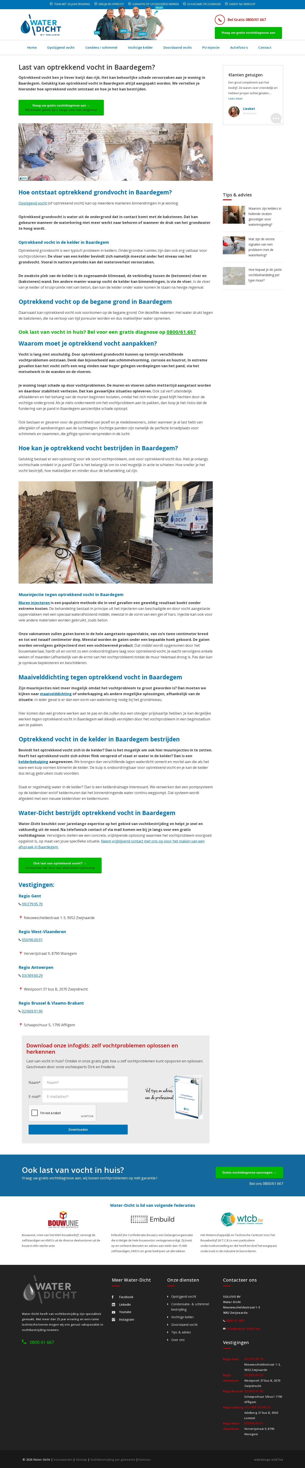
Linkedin (125, 1304)
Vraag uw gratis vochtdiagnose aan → (61, 108)
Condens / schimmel (101, 47)
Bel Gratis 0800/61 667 (247, 19)
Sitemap (81, 1460)
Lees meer (235, 98)
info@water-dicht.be (243, 1328)
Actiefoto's (239, 47)
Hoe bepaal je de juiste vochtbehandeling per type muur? (265, 274)
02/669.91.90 (32, 1011)
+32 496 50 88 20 (257, 1407)
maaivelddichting (56, 693)
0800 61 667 (42, 1342)
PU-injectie (210, 47)
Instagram (126, 1319)
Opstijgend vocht (61, 47)
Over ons (178, 1340)
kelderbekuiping (33, 761)
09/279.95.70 (32, 904)
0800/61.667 (181, 331)
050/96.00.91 (32, 939)
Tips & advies (181, 1332)
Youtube (125, 1312)
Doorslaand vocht (177, 47)
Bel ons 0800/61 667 (266, 1183)
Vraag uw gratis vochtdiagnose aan (248, 32)
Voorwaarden (62, 1460)
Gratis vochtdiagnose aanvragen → (249, 1172)
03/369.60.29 (32, 975)
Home (32, 47)
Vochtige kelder (140, 47)
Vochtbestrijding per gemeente (113, 1460)
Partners (144, 1460)
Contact (264, 47)
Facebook (126, 1297)
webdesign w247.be (268, 1460)
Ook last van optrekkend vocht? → (60, 865)
